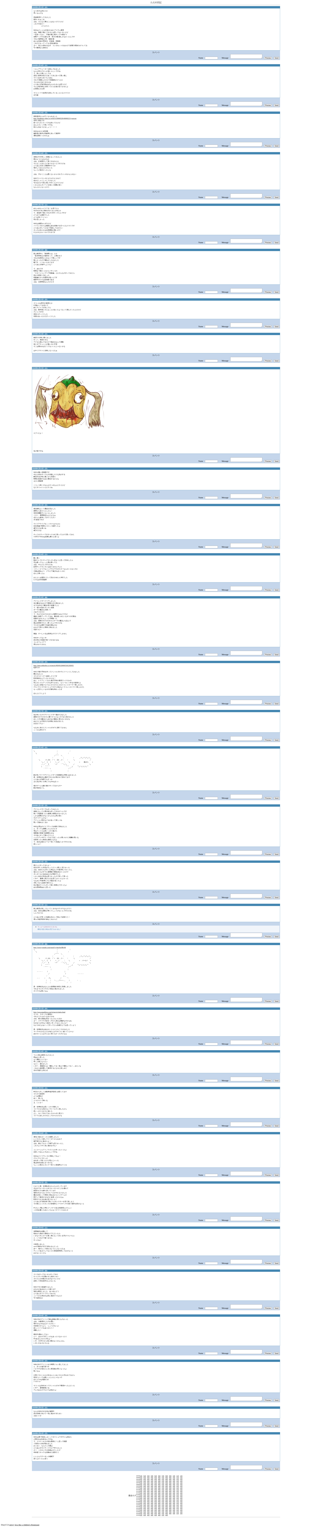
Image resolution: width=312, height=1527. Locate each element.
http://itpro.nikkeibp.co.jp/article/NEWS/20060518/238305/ (54, 665)
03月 (148, 1476)
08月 (166, 1476)
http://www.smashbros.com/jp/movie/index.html (49, 1012)
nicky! (11, 1525)
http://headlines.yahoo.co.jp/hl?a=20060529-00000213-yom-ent (55, 118)
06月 (159, 1476)
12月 (181, 1476)
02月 (144, 1476)
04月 (152, 1476)
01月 (141, 1476)
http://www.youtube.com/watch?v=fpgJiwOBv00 (50, 947)
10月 (174, 1476)
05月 (155, 1476)
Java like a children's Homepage (27, 1525)
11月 (177, 1476)
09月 (170, 1476)
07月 (163, 1476)
